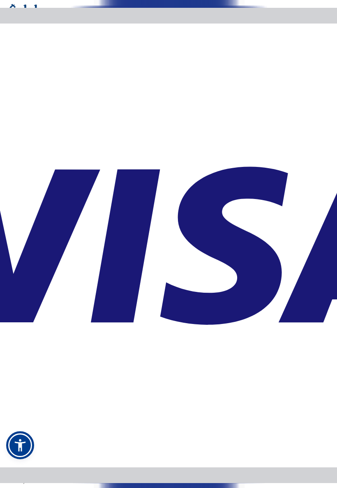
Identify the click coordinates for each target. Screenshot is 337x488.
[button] (20, 445)
